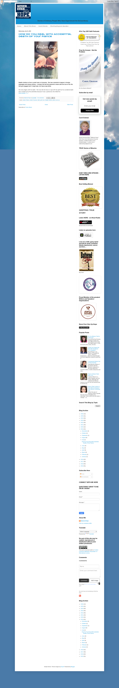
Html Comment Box (90, 584)
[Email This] (47, 98)
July (83, 439)
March (83, 452)
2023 (82, 420)
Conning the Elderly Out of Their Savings (94, 362)
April (83, 450)
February (84, 454)
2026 (82, 414)
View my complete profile (85, 523)
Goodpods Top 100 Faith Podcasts (89, 42)
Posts (82, 474)
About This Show (30, 26)
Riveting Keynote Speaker (59, 26)
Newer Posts (22, 104)
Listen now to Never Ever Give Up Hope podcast (90, 45)
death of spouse (33, 100)
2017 (82, 461)
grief (41, 100)
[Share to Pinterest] (54, 98)
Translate (91, 534)
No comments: (40, 97)
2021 (82, 424)
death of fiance (26, 100)
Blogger (73, 666)
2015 (82, 466)
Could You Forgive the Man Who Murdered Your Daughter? (93, 349)
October (84, 433)
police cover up (56, 100)
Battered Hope (85, 521)
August (84, 437)
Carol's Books (43, 26)
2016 (82, 463)
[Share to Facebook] (52, 98)
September (85, 435)
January (84, 456)
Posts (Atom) (28, 107)
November (85, 431)
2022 (82, 422)
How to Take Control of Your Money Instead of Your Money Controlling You (94, 388)
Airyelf (62, 666)
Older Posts (70, 104)
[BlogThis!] (49, 98)
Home (19, 26)
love (44, 100)
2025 (82, 416)
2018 (82, 459)
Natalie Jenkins (48, 100)
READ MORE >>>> (23, 93)
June (83, 445)
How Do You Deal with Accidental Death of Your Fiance (90, 442)
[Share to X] (51, 98)
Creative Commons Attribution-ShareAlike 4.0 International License (88, 551)
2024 (82, 418)
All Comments (84, 477)
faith (39, 100)
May (83, 448)
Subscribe (90, 110)
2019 (82, 429)
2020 (82, 427)
